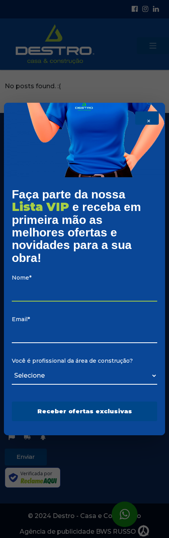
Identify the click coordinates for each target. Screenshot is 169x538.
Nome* (21, 277)
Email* (21, 319)
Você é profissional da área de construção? (72, 360)
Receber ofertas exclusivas (84, 411)
